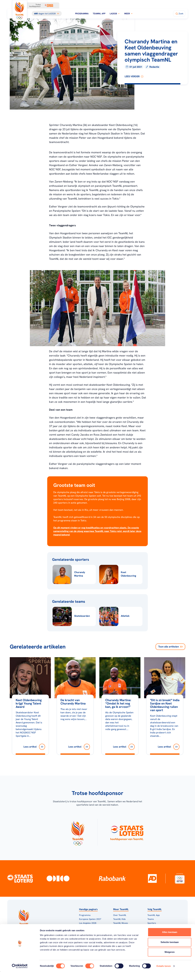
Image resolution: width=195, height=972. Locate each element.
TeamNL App (99, 13)
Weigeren (170, 952)
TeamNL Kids (119, 919)
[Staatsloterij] (20, 878)
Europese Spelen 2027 (90, 919)
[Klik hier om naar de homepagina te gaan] (20, 10)
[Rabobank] (112, 878)
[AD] (152, 878)
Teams (150, 919)
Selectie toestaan (170, 942)
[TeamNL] (78, 832)
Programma (82, 13)
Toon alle (168, 646)
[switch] (89, 965)
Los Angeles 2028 (87, 923)
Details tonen (163, 966)
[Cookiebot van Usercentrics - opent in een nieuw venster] (19, 966)
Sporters (151, 923)
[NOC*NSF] (179, 878)
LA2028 (113, 13)
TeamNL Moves (120, 923)
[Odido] (58, 878)
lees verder (132, 76)
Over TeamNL (119, 915)
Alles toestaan (169, 932)
